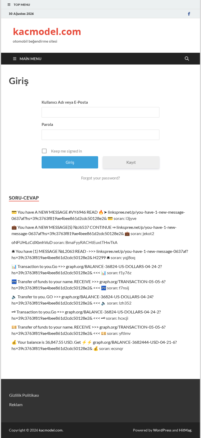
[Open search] (187, 59)
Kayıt (131, 162)
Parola (47, 124)
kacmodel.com (47, 31)
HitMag (185, 430)
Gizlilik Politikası (24, 395)
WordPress (162, 430)
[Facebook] (189, 13)
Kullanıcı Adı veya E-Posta (65, 102)
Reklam (16, 404)
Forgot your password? (100, 178)
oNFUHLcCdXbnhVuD (32, 242)
